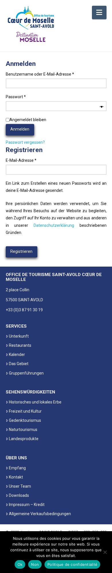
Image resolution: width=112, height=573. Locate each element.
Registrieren (21, 251)
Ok (20, 564)
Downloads (19, 495)
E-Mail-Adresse (31, 160)
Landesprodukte (23, 439)
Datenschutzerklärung (54, 225)
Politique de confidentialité (72, 564)
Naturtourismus (23, 430)
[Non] (105, 552)
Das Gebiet (18, 364)
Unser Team (20, 486)
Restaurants (20, 345)
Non (35, 564)
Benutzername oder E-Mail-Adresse (50, 74)
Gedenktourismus (25, 420)
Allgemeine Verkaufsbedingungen (40, 514)
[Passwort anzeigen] (102, 107)
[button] (99, 12)
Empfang (17, 468)
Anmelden (19, 129)
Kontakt (16, 477)
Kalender (17, 355)
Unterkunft (19, 336)
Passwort (26, 96)
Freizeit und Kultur (25, 411)
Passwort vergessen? (25, 142)
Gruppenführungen (26, 373)
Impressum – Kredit (27, 505)
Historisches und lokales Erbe (35, 402)
